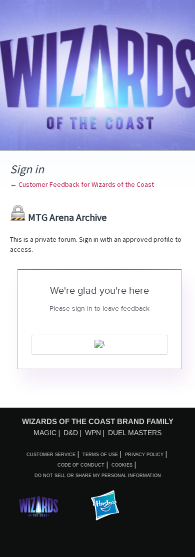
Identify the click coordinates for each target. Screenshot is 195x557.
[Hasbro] (105, 506)
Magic (45, 433)
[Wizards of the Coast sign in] (100, 345)
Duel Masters (135, 433)
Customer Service (51, 454)
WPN (93, 433)
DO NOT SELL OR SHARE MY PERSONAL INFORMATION (97, 475)
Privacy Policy (144, 454)
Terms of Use (100, 454)
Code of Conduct (81, 465)
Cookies (122, 465)
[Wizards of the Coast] (38, 506)
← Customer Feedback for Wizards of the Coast (82, 184)
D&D (71, 433)
